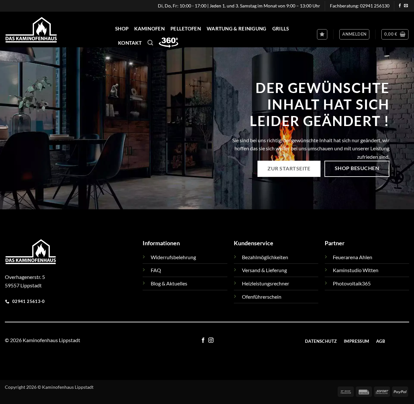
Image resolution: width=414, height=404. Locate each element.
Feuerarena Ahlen (352, 257)
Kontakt (130, 43)
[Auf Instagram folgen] (210, 340)
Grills (280, 28)
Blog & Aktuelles (169, 283)
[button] (354, 34)
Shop (121, 28)
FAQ (156, 270)
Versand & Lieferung (264, 270)
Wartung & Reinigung (237, 28)
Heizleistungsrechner (265, 283)
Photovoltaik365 (352, 283)
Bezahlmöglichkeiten (265, 257)
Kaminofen (149, 28)
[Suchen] (150, 43)
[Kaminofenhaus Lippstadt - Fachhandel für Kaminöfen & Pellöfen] (61, 29)
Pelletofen (185, 28)
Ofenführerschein (261, 297)
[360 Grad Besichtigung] (168, 42)
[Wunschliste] (322, 34)
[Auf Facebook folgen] (400, 6)
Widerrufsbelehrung (173, 257)
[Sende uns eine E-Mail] (406, 6)
